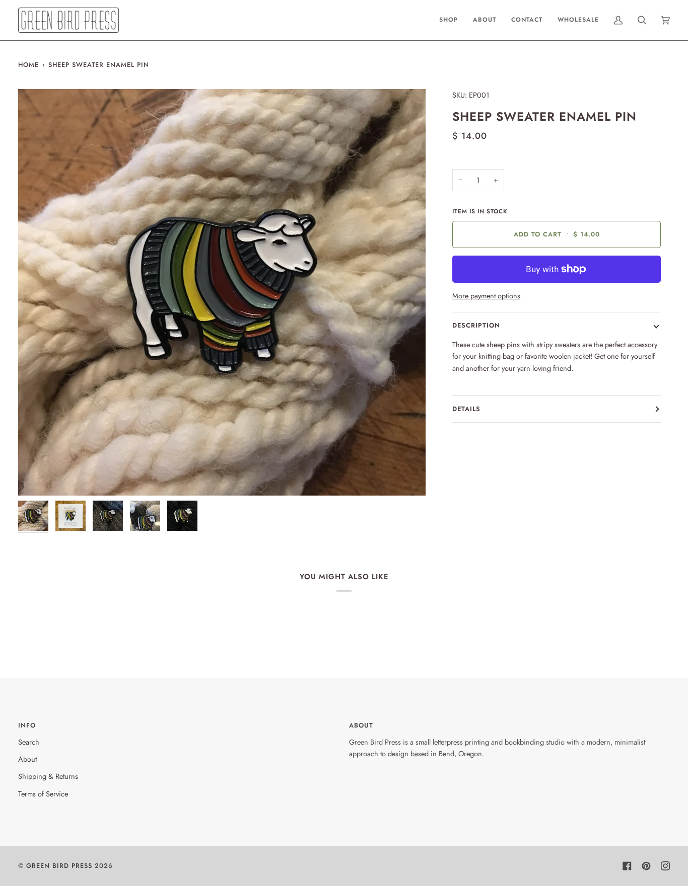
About (27, 759)
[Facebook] (627, 865)
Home (28, 64)
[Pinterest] (646, 865)
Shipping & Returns (48, 776)
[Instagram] (665, 865)
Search (28, 742)
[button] (448, 20)
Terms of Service (43, 793)
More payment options (486, 295)
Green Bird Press (59, 865)
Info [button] (27, 725)
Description (476, 325)
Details (466, 409)
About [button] (361, 725)
